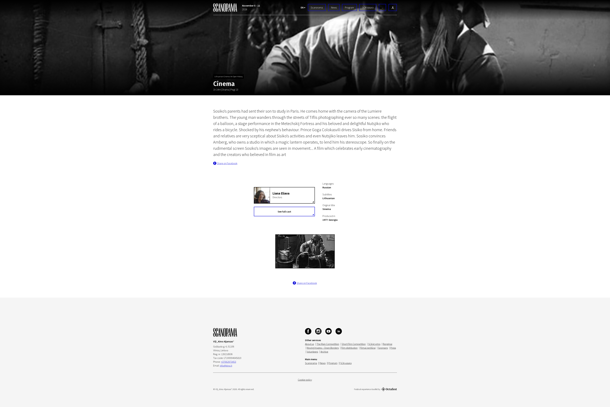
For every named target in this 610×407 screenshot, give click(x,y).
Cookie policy (305, 379)
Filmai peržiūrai (368, 347)
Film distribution (349, 347)
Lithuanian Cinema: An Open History (228, 76)
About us (309, 344)
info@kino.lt (226, 365)
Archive (324, 351)
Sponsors (383, 347)
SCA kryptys (374, 344)
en (302, 7)
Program (349, 7)
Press (393, 347)
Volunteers (312, 351)
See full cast (284, 211)
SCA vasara (367, 7)
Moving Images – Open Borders (323, 347)
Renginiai (387, 344)
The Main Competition (327, 344)
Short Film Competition (354, 344)
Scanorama (317, 7)
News (334, 7)
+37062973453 (228, 361)
